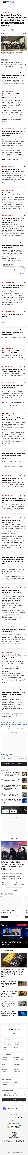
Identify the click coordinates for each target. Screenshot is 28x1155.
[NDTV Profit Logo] (14, 1029)
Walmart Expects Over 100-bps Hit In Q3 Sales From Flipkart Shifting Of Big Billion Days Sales (9, 1004)
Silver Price (17, 1071)
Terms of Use (10, 1147)
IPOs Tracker (5, 1049)
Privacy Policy (17, 1147)
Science (4, 1069)
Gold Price (5, 1071)
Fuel (10, 727)
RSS (14, 1149)
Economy (4, 1059)
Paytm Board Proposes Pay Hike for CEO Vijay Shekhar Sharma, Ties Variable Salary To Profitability (9, 994)
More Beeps (14, 890)
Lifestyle (16, 1066)
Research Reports (19, 1059)
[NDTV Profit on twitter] (9, 1117)
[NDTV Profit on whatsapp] (21, 1117)
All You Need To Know (7, 910)
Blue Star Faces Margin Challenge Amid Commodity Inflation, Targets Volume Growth (11, 942)
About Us (5, 1147)
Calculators (17, 1074)
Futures (4, 1047)
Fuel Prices (5, 1074)
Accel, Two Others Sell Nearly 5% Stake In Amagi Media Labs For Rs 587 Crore (8, 1014)
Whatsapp (17, 1085)
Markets (13, 29)
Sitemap (23, 1147)
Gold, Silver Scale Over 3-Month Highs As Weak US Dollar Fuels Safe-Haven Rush (12, 973)
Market (3, 724)
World (3, 1064)
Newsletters (5, 1082)
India (15, 1062)
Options (16, 1047)
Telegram (16, 1082)
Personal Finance (22, 724)
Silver (20, 727)
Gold (13, 727)
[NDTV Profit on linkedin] (15, 1117)
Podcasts (4, 1084)
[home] (9, 1)
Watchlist (16, 1042)
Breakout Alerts (6, 1044)
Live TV (16, 1044)
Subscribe (5, 916)
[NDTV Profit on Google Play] (8, 1141)
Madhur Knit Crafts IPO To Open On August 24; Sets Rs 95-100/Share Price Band (8, 984)
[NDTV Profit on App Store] (19, 1141)
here (16, 159)
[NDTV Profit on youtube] (18, 1117)
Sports (4, 1066)
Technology (17, 1064)
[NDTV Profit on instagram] (12, 1117)
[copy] (26, 33)
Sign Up (14, 1099)
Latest (6, 729)
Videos (16, 1069)
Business (9, 722)
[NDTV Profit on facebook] (6, 1117)
